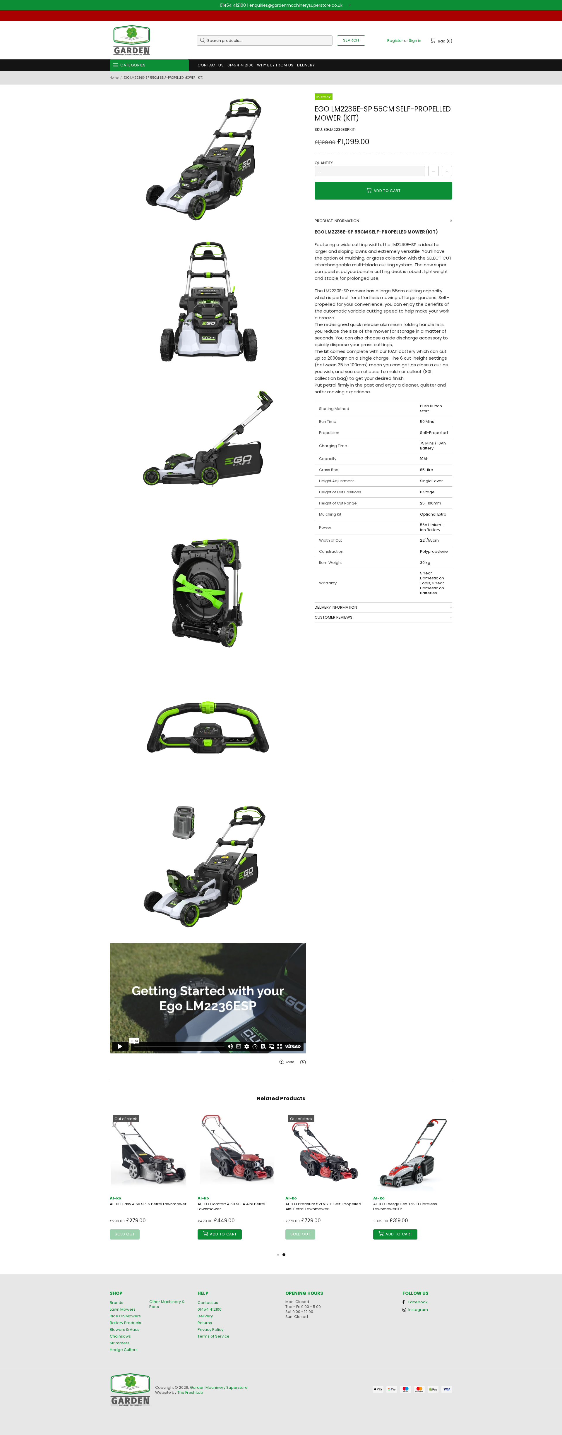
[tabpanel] (325, 1181)
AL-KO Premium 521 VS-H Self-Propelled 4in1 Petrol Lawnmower (323, 1206)
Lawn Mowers (123, 1309)
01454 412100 (233, 5)
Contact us (208, 1302)
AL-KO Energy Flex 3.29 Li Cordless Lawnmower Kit (405, 1206)
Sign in (415, 40)
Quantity (324, 162)
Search (351, 40)
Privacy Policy (210, 1329)
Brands (116, 1302)
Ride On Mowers (125, 1316)
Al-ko (115, 1198)
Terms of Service (213, 1336)
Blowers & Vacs (124, 1329)
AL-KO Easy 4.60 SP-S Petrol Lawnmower (148, 1203)
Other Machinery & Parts (167, 1304)
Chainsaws (120, 1336)
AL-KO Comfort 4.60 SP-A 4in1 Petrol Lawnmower (231, 1206)
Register (395, 40)
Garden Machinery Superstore (132, 40)
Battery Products (125, 1322)
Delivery (205, 1316)
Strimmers (119, 1342)
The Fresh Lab (190, 1392)
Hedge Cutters (124, 1349)
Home (114, 77)
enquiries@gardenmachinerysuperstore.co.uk (295, 5)
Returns (205, 1322)
